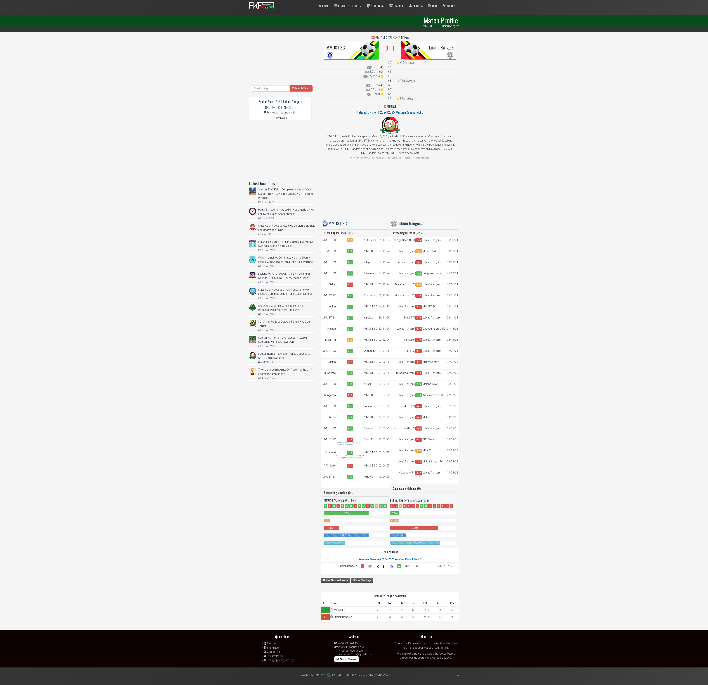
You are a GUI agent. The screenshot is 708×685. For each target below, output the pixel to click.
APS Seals (370, 240)
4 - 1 (419, 351)
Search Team (302, 88)
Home (325, 6)
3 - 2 (350, 362)
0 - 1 (350, 306)
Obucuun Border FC (370, 351)
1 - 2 (350, 417)
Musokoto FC (370, 273)
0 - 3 (350, 373)
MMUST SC (335, 47)
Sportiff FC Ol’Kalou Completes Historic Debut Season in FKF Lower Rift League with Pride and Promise (285, 193)
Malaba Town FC (330, 329)
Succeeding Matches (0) (337, 492)
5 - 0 (419, 340)
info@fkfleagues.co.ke (351, 647)
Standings (377, 6)
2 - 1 (350, 262)
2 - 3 (419, 329)
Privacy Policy (274, 655)
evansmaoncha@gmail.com (355, 654)
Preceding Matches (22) (337, 233)
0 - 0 (350, 240)
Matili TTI (330, 339)
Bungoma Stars (370, 295)
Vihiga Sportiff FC (370, 262)
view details (280, 117)
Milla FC (331, 251)
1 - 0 (350, 273)
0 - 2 (350, 251)
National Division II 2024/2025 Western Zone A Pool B (390, 112)
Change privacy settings (280, 660)
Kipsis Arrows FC (370, 317)
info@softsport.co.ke (351, 650)
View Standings (363, 580)
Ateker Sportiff (331, 284)
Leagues (398, 6)
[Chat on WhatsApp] (346, 659)
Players (417, 6)
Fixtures (271, 643)
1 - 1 (419, 251)
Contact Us (273, 651)
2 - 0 (350, 395)
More (450, 6)
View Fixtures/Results (336, 580)
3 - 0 (350, 295)
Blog (434, 6)
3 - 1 (350, 351)
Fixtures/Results (349, 6)
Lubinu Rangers (441, 47)
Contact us (401, 643)
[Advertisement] (390, 190)
